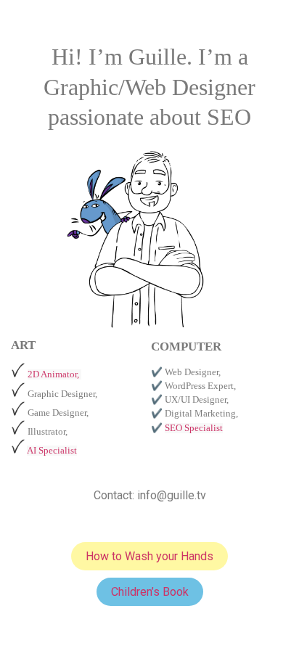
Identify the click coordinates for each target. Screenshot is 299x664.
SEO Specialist (194, 428)
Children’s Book (150, 592)
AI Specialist (52, 451)
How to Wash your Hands (149, 556)
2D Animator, (54, 374)
